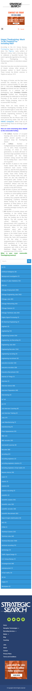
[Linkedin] (23, 619)
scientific (4, 495)
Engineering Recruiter (8, 349)
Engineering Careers (8, 335)
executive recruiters (8, 367)
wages (4, 582)
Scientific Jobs (6, 504)
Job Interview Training (8, 413)
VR (2, 577)
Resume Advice (6, 472)
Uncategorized (6, 563)
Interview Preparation (8, 390)
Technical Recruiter (7, 541)
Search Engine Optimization (10, 518)
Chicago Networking (8, 303)
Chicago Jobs (6, 299)
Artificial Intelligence (8, 272)
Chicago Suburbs (7, 308)
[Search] (29, 261)
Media (5, 634)
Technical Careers (7, 531)
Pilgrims (11, 51)
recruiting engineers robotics (11, 463)
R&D (3, 436)
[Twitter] (14, 619)
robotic (4, 481)
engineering (5, 331)
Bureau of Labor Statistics (10, 281)
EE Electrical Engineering (9, 322)
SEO (3, 522)
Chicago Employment (8, 290)
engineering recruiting (8, 354)
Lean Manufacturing (8, 422)
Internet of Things (7, 376)
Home (5, 625)
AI (2, 267)
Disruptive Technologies (10, 628)
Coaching (6, 640)
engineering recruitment (9, 358)
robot (3, 477)
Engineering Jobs (7, 345)
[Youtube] (18, 619)
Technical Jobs (6, 536)
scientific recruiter (7, 509)
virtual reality (6, 573)
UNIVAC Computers (7, 121)
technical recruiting (8, 545)
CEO (3, 285)
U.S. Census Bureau (8, 559)
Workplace (5, 586)
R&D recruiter (6, 440)
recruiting (5, 454)
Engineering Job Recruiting (10, 340)
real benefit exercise (8, 445)
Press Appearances (8, 431)
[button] (2, 28)
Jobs (3, 417)
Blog (4, 637)
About (5, 648)
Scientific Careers (7, 500)
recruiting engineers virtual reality (12, 468)
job (3, 404)
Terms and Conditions (9, 657)
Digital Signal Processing (9, 317)
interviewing (5, 395)
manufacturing (6, 427)
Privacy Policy (7, 654)
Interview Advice (7, 386)
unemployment (6, 568)
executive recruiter (7, 363)
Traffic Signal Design (8, 554)
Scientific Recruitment (8, 513)
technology (5, 550)
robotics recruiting (7, 490)
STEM (3, 527)
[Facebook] (9, 619)
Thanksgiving (5, 49)
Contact (5, 651)
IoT (3, 399)
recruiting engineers (8, 459)
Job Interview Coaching (9, 408)
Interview (4, 381)
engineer (4, 326)
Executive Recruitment (9, 372)
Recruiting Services (9, 631)
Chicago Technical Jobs (9, 313)
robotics (4, 486)
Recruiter (4, 449)
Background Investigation (9, 276)
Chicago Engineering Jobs (10, 294)
